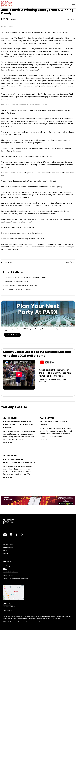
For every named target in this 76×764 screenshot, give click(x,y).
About (5, 550)
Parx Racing (6, 566)
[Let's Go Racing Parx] (9, 4)
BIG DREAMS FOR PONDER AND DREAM (16, 281)
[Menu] (73, 4)
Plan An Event (12, 335)
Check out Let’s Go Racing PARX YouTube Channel (52, 380)
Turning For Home (8, 575)
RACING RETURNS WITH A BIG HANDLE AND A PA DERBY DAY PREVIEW (25, 277)
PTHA (5, 569)
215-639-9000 (7, 610)
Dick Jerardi (4, 18)
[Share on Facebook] (74, 262)
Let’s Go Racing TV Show (10, 572)
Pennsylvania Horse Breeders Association (15, 578)
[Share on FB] (74, 20)
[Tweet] (71, 20)
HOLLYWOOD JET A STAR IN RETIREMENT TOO (19, 289)
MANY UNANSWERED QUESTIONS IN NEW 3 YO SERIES (21, 285)
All (2, 262)
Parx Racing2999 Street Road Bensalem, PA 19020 (9, 605)
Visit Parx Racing (8, 544)
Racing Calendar (8, 547)
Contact (5, 553)
